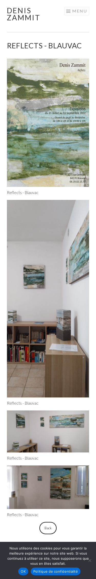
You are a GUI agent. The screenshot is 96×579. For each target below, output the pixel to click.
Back (48, 528)
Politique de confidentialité (55, 571)
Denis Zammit (23, 14)
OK (23, 571)
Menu (79, 10)
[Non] (89, 560)
